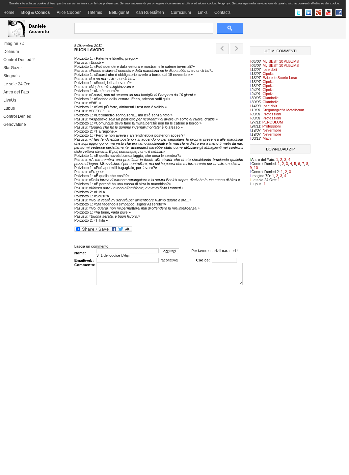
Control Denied (17, 116)
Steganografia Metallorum (283, 110)
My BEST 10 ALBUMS (281, 61)
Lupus (9, 108)
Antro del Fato (16, 92)
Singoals (11, 76)
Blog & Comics (35, 12)
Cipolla (268, 74)
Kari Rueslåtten (150, 12)
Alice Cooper (69, 12)
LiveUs (9, 100)
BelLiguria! (119, 12)
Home (9, 12)
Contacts (222, 12)
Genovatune (14, 124)
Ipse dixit (270, 69)
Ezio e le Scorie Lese (280, 78)
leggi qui (224, 3)
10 (256, 168)
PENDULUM (272, 122)
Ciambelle (270, 98)
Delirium (11, 51)
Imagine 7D (14, 43)
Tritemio (94, 12)
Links (203, 12)
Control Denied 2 (19, 59)
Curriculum (181, 12)
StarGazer (12, 67)
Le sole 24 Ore (16, 84)
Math (267, 138)
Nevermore (272, 130)
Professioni (272, 114)
